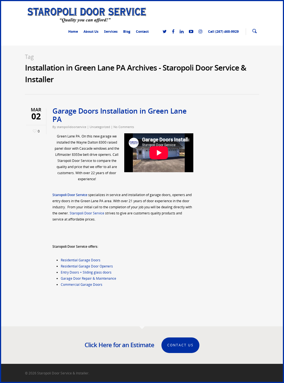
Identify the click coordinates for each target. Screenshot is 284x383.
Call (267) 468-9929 (223, 31)
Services (111, 31)
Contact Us (180, 345)
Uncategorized (100, 127)
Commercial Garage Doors (81, 284)
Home (73, 31)
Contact (142, 31)
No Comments (123, 127)
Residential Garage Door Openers (87, 266)
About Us (90, 31)
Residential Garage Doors (80, 260)
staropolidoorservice (71, 127)
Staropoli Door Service (87, 213)
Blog (126, 31)
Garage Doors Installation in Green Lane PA (119, 115)
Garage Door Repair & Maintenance (88, 278)
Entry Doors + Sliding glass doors (86, 272)
